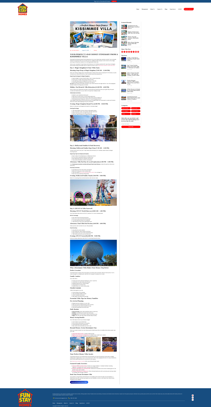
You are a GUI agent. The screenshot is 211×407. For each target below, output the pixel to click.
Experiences (173, 9)
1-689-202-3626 (73, 398)
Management (145, 9)
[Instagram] (193, 398)
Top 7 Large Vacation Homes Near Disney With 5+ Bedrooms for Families (133, 66)
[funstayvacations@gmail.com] (53, 398)
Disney (95, 50)
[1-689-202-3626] (69, 398)
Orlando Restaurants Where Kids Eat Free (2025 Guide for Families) (133, 98)
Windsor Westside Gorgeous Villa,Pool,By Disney (133, 38)
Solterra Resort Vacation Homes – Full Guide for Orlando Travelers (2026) (133, 74)
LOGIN (180, 9)
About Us (152, 9)
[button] (122, 52)
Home (137, 9)
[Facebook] (193, 395)
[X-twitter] (193, 400)
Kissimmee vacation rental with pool (106, 65)
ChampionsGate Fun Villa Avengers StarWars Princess (134, 27)
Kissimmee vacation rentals (78, 361)
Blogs (166, 9)
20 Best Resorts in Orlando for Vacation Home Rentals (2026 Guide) (133, 90)
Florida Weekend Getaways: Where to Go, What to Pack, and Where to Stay (133, 82)
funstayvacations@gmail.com (61, 398)
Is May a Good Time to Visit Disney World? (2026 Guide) (133, 59)
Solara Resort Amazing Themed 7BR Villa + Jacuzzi (133, 43)
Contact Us (159, 9)
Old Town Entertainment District (87, 172)
